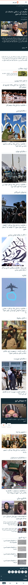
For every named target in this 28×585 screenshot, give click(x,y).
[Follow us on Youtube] (19, 571)
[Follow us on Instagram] (16, 571)
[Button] (24, 48)
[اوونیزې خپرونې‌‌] (10, 583)
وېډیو (26, 9)
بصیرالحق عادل (24, 19)
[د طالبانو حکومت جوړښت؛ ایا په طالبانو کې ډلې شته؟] (14, 375)
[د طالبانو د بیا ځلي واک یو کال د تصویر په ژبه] (14, 441)
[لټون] (23, 583)
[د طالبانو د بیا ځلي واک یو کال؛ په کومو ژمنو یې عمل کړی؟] (14, 127)
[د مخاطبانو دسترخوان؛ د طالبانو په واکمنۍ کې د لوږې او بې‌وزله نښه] (14, 474)
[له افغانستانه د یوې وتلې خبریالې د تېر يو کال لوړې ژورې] (14, 508)
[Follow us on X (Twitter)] (22, 571)
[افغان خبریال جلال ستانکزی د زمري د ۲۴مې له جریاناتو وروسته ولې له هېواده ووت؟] (22, 530)
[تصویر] (17, 583)
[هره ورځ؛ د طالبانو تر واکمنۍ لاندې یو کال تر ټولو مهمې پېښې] (14, 251)
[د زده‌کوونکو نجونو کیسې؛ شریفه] (22, 562)
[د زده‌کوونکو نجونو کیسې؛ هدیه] (22, 555)
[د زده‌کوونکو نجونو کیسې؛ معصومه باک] (22, 542)
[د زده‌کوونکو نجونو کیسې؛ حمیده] (22, 548)
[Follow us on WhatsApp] (12, 571)
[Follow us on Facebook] (25, 571)
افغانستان (15, 72)
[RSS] (9, 571)
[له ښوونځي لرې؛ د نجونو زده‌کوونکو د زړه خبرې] (14, 411)
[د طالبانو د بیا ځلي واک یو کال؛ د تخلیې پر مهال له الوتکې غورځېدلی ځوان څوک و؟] (14, 292)
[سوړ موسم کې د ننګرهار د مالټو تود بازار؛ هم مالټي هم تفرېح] (22, 73)
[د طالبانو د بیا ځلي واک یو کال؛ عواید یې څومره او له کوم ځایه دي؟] (14, 168)
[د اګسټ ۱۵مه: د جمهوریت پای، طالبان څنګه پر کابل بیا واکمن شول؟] (14, 335)
